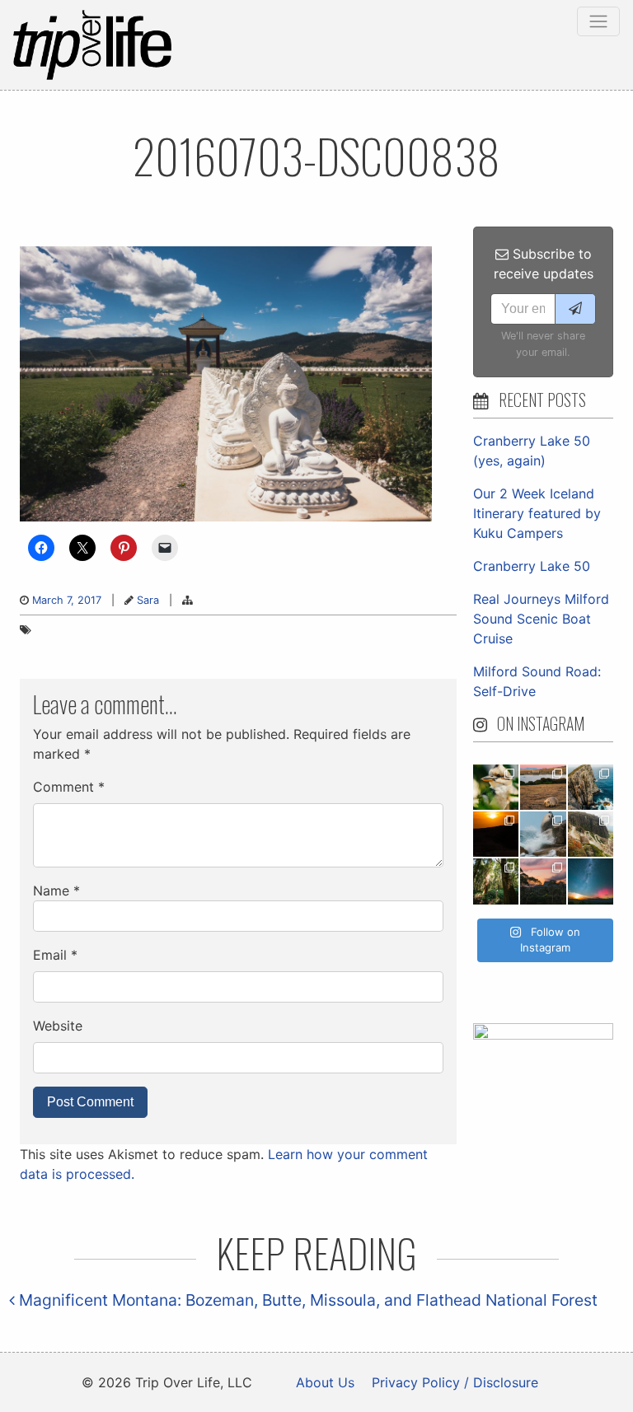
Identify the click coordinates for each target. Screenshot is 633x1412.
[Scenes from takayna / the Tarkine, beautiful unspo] (495, 881)
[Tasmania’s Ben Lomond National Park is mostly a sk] (590, 834)
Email (55, 955)
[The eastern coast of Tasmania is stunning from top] (542, 834)
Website (57, 1025)
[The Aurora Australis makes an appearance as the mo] (590, 881)
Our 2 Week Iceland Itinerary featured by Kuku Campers (537, 513)
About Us (325, 1382)
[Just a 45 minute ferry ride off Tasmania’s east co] (542, 787)
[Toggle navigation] (598, 21)
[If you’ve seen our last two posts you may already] (590, 787)
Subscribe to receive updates (543, 263)
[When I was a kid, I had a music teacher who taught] (495, 787)
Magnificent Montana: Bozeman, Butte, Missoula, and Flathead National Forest (306, 1300)
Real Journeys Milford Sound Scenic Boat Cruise (541, 619)
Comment (69, 786)
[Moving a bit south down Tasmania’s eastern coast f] (495, 834)
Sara (148, 600)
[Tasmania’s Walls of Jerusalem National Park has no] (542, 881)
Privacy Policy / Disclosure (455, 1382)
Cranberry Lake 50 (531, 566)
